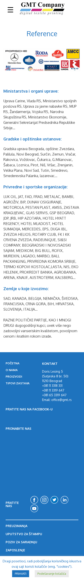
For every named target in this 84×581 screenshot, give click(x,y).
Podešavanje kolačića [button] (51, 573)
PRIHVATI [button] (20, 573)
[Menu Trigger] (10, 9)
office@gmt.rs (61, 400)
